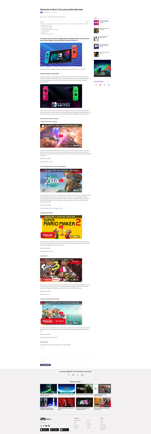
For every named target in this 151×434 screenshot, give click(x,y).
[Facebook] (109, 84)
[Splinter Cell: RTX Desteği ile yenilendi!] (84, 388)
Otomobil (75, 427)
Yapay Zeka (76, 426)
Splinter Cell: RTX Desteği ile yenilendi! (84, 394)
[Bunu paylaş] (68, 374)
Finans (88, 425)
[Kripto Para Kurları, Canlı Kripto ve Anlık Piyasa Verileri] (102, 68)
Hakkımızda (103, 424)
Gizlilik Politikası (103, 427)
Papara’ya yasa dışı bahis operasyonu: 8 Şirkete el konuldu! (104, 21)
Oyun (75, 424)
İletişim (102, 422)
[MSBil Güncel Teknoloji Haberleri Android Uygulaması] (54, 429)
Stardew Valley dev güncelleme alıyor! (66, 394)
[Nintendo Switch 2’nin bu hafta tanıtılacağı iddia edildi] (84, 402)
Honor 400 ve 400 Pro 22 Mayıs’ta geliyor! (104, 37)
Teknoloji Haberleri (77, 420)
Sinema (88, 420)
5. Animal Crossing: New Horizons (47, 33)
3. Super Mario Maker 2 (45, 31)
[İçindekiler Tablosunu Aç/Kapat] (86, 22)
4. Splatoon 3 (43, 32)
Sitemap (102, 429)
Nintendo (51, 161)
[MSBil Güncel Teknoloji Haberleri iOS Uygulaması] (44, 429)
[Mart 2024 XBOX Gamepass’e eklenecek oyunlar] (102, 388)
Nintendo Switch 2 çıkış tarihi (46, 25)
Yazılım (88, 427)
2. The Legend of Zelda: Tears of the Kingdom (49, 29)
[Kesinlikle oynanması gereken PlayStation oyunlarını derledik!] (48, 402)
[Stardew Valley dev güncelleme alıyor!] (66, 388)
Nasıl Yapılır (89, 423)
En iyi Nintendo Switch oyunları (46, 26)
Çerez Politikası (103, 426)
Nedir (88, 422)
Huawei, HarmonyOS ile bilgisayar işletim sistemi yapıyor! (104, 45)
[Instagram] (96, 84)
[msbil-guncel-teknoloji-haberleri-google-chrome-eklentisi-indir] (64, 429)
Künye (102, 420)
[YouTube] (100, 84)
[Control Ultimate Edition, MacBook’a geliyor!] (66, 402)
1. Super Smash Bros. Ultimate (46, 28)
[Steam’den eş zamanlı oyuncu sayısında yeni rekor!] (48, 388)
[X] (104, 84)
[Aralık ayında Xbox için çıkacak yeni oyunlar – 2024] (102, 402)
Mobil (75, 422)
